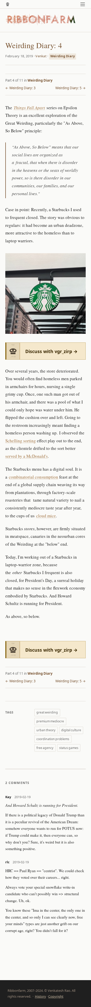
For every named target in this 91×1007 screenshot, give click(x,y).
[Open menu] (83, 4)
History (40, 996)
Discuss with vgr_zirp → (51, 351)
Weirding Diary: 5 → (70, 88)
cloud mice (46, 516)
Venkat (41, 56)
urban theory (45, 730)
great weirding (47, 712)
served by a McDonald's (26, 456)
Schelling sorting (20, 441)
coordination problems (52, 739)
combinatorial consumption (33, 477)
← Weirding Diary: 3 (20, 88)
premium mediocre (50, 721)
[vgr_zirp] (7, 4)
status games (68, 748)
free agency (44, 748)
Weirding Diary (62, 56)
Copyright (55, 996)
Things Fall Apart (29, 108)
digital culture (71, 730)
